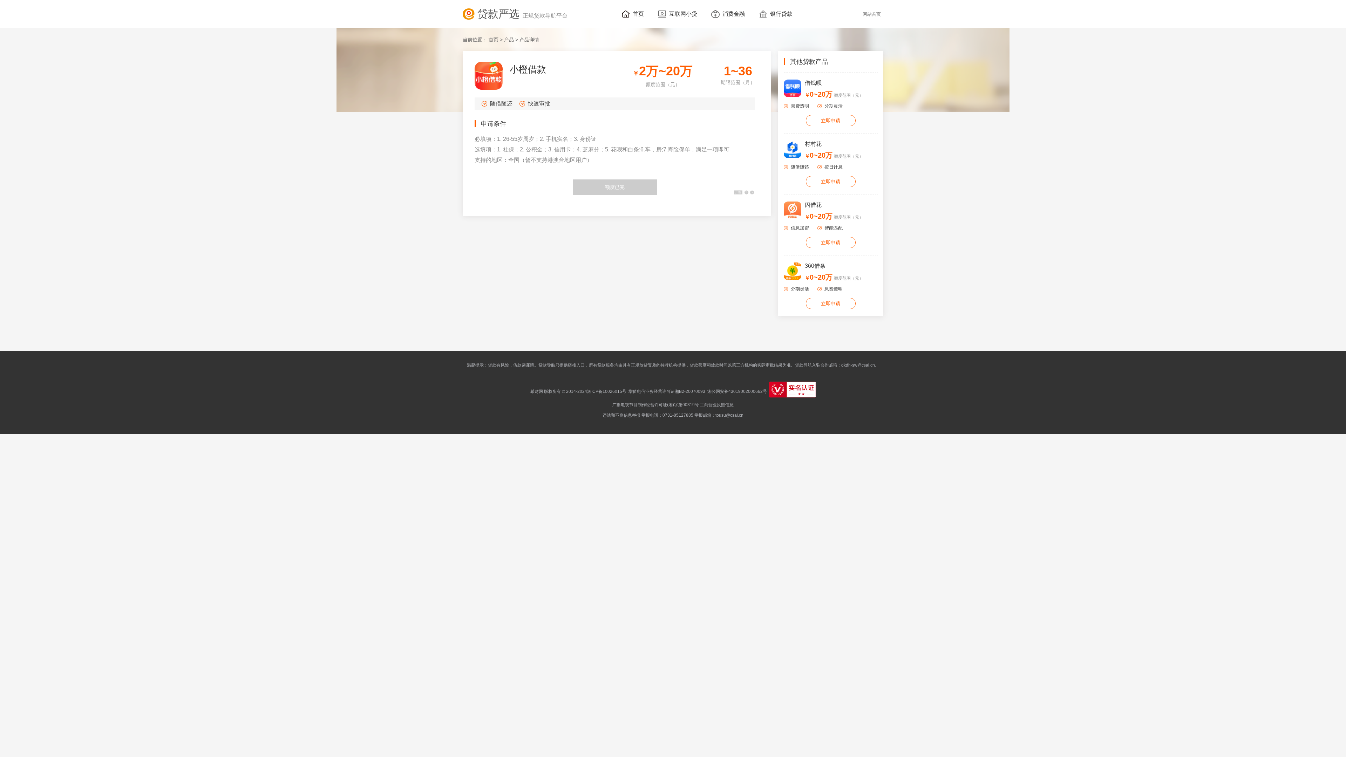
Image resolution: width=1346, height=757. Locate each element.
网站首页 (872, 14)
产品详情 (529, 39)
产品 (509, 39)
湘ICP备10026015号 (606, 391)
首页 (493, 39)
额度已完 (615, 187)
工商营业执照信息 (717, 404)
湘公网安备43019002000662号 (736, 391)
